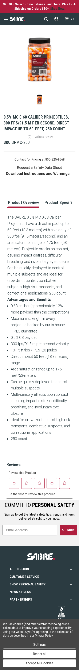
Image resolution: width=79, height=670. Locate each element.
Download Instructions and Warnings (38, 173)
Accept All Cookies (39, 663)
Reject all (39, 654)
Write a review (44, 136)
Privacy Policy (44, 635)
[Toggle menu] (5, 19)
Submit (68, 530)
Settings (39, 645)
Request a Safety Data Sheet (39, 167)
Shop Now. (57, 8)
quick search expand (46, 19)
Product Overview (23, 202)
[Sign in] (56, 19)
